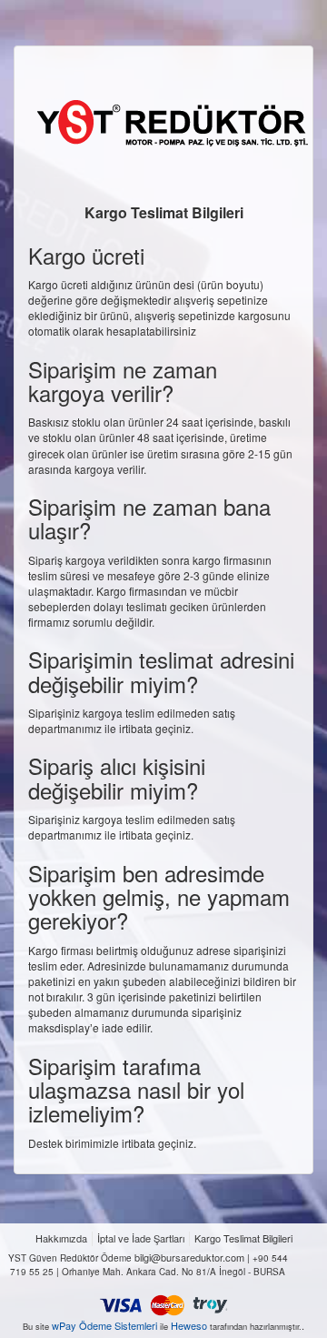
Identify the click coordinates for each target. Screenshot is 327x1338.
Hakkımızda (61, 1238)
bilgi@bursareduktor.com (189, 1257)
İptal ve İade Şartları (140, 1238)
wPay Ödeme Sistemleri (104, 1325)
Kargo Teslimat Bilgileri (243, 1238)
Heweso (189, 1325)
